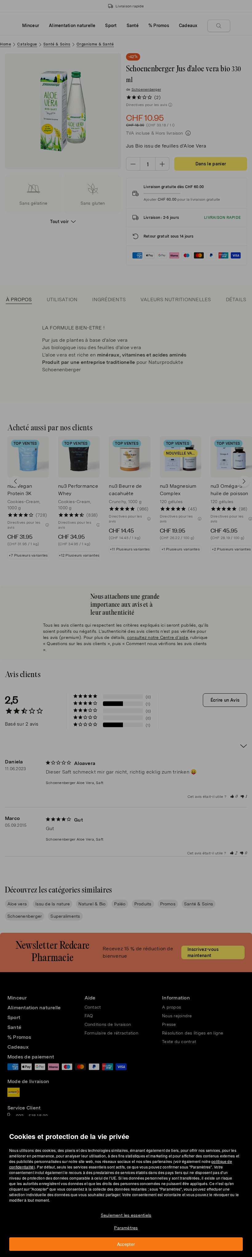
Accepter (126, 1244)
